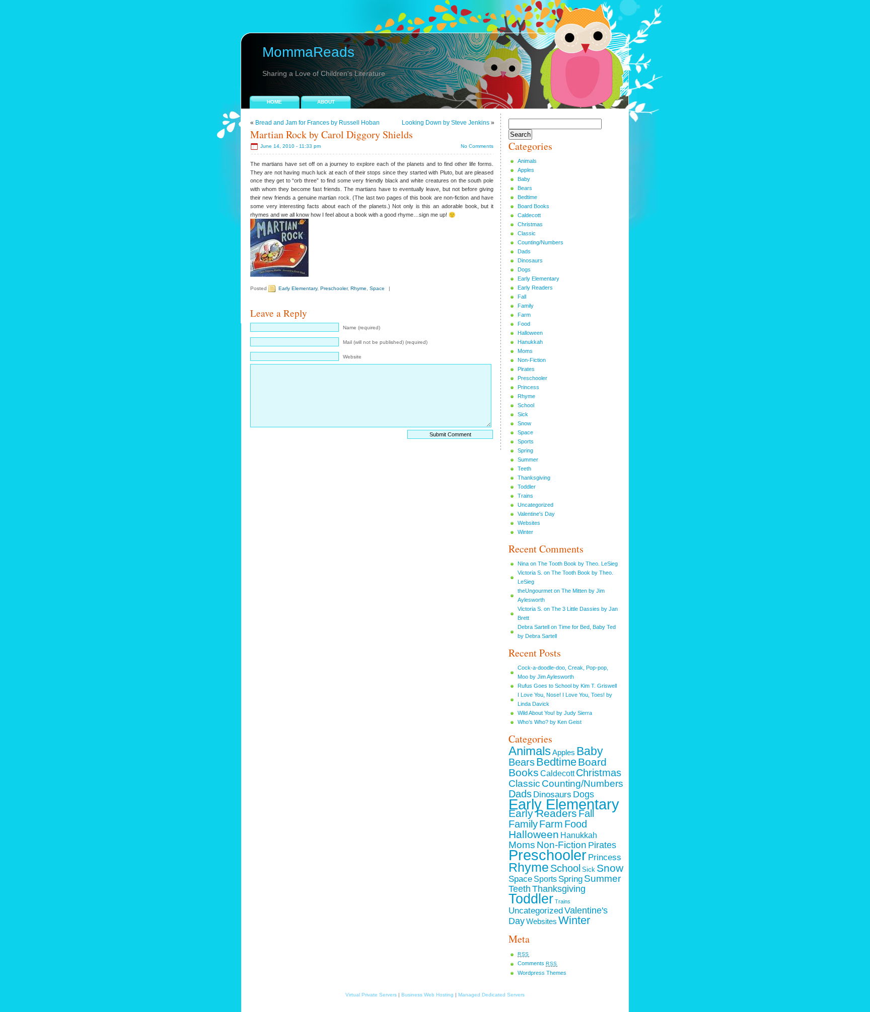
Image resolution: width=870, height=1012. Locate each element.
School (526, 405)
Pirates (526, 369)
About (326, 102)
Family (526, 306)
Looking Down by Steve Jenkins (445, 122)
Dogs (524, 269)
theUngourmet (535, 591)
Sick (523, 414)
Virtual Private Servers (371, 994)
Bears (525, 188)
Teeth (524, 469)
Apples (526, 170)
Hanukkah (530, 342)
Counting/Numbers (540, 242)
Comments (537, 963)
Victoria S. (530, 573)
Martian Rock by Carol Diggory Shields (331, 134)
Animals (527, 161)
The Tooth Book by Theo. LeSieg (578, 564)
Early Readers (535, 288)
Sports (526, 441)
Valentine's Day (536, 514)
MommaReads (308, 52)
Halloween (530, 333)
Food (524, 324)
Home (274, 102)
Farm (524, 315)
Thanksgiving (534, 478)
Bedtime (527, 197)
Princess (528, 387)
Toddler (527, 487)
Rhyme (358, 288)
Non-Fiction (532, 360)
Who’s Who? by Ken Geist (550, 722)
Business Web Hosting (427, 994)
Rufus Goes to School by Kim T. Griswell (567, 686)
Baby (524, 179)
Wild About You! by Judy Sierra (555, 713)
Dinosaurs (530, 260)
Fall (522, 297)
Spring (525, 450)
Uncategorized (535, 505)
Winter (525, 532)
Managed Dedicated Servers (491, 994)
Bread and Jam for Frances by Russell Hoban (317, 122)
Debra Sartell (533, 627)
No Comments (477, 146)
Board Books (533, 206)
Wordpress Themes (542, 973)
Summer (528, 459)
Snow (524, 423)
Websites (529, 523)
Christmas (530, 224)
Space (377, 288)
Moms (525, 351)
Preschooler (333, 288)
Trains (525, 496)
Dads (524, 251)
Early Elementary (297, 288)
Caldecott (529, 215)
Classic (527, 233)
